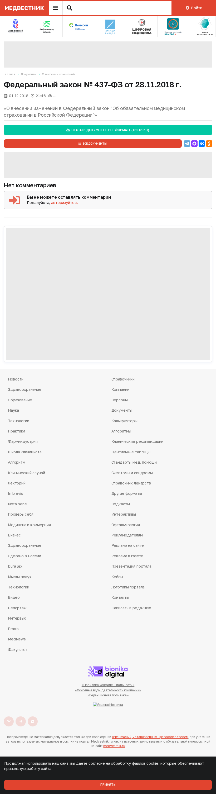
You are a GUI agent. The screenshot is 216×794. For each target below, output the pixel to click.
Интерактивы (123, 514)
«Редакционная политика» (108, 695)
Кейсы (117, 577)
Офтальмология (125, 525)
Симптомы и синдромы (132, 473)
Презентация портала (131, 566)
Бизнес (14, 535)
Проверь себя (20, 514)
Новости (15, 379)
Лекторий (17, 483)
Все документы (95, 143)
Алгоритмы (121, 431)
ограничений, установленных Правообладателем (150, 737)
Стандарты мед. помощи (134, 462)
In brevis (15, 493)
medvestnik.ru (114, 746)
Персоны (119, 400)
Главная (9, 74)
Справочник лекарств (131, 483)
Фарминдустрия (23, 441)
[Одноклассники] (209, 143)
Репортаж (17, 608)
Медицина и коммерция (29, 525)
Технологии (18, 421)
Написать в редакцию (131, 608)
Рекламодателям (127, 535)
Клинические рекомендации (137, 441)
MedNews (17, 639)
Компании (120, 389)
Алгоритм (16, 462)
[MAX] (194, 143)
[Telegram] (187, 143)
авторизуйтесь (64, 202)
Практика (16, 431)
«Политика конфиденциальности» (108, 685)
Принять (108, 785)
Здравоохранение (24, 389)
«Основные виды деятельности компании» (108, 690)
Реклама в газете (127, 556)
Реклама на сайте (127, 545)
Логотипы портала (128, 587)
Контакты (120, 597)
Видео (14, 597)
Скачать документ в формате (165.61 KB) (110, 130)
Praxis (13, 629)
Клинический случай (26, 473)
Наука (13, 410)
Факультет (18, 650)
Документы (28, 74)
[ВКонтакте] (202, 143)
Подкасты (120, 504)
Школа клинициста (25, 452)
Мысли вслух (19, 577)
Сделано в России (24, 556)
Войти (196, 8)
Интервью (17, 618)
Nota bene (17, 504)
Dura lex (15, 566)
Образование (20, 400)
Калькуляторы (124, 421)
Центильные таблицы (130, 452)
